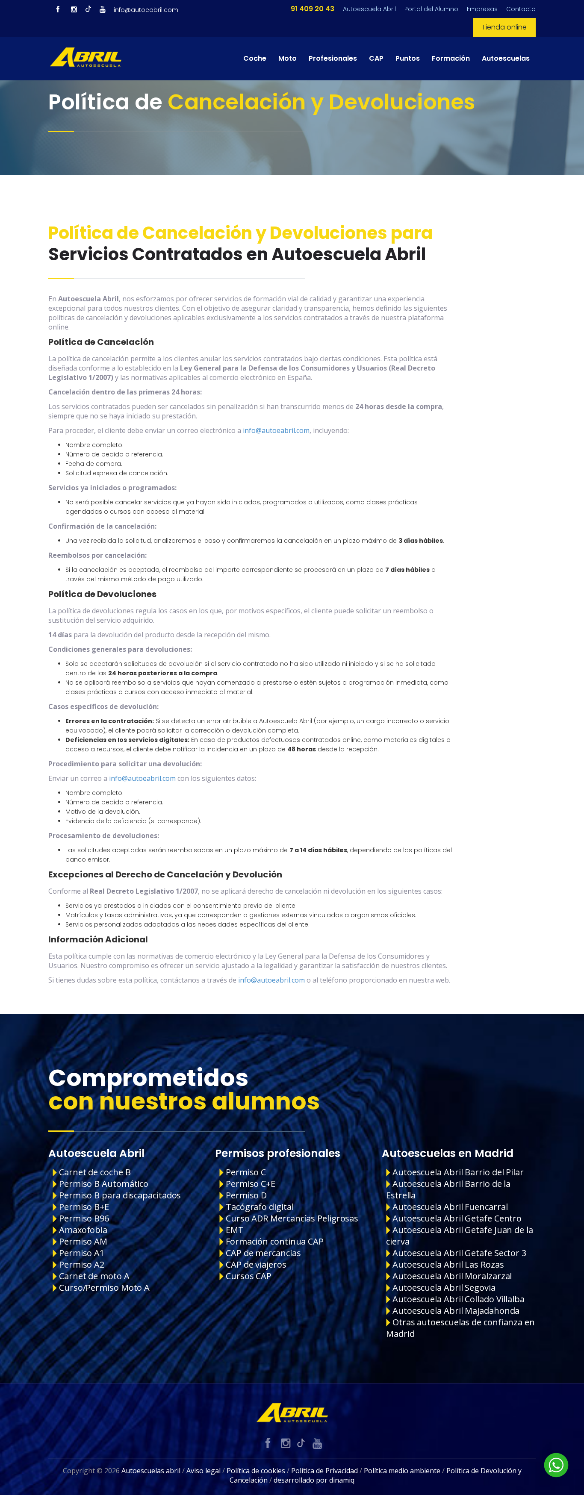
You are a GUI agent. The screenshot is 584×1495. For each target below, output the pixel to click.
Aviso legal (203, 1470)
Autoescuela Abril (369, 9)
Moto (287, 58)
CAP (376, 58)
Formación (451, 58)
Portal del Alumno (431, 9)
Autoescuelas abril (150, 1470)
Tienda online (504, 27)
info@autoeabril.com (146, 10)
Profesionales (333, 58)
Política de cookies (256, 1470)
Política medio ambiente (402, 1470)
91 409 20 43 (312, 9)
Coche (254, 58)
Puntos (407, 58)
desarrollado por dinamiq (314, 1480)
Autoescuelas (506, 58)
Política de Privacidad (324, 1470)
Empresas (482, 9)
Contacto (521, 9)
